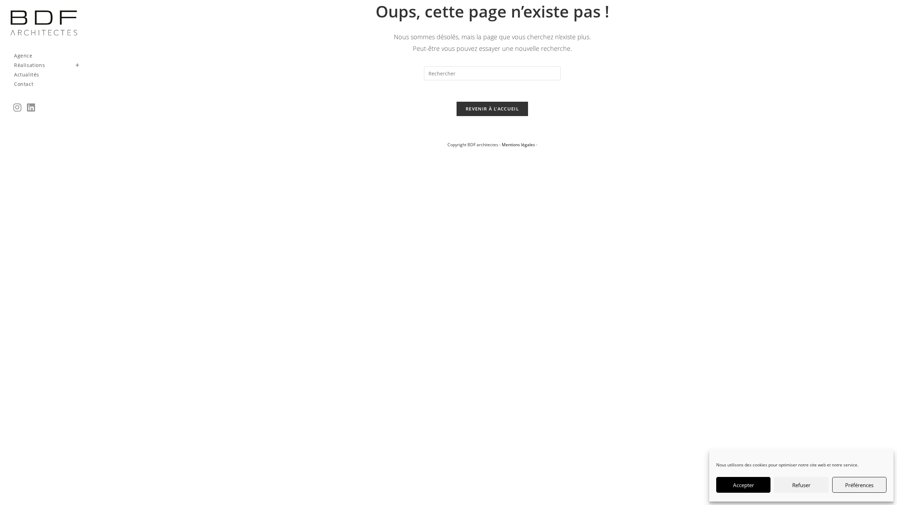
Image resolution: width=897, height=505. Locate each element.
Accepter (743, 485)
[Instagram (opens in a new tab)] (17, 107)
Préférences (859, 485)
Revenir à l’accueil (492, 109)
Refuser (801, 485)
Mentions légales (518, 145)
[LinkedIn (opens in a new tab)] (31, 107)
